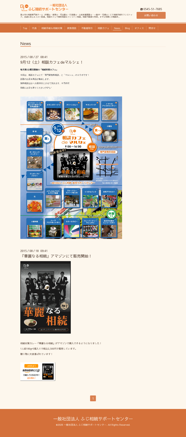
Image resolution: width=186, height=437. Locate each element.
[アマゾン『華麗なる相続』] (37, 379)
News (117, 28)
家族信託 (71, 28)
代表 (34, 28)
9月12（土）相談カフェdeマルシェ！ (52, 62)
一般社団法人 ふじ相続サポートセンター (93, 419)
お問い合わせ (151, 15)
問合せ (152, 28)
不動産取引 (87, 28)
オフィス (139, 28)
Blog (127, 28)
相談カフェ (103, 28)
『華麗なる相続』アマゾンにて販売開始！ (56, 256)
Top (25, 28)
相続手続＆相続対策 (51, 28)
